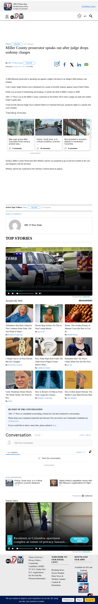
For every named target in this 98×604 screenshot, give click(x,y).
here (54, 425)
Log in (82, 435)
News (25, 207)
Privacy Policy (34, 560)
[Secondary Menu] (9, 16)
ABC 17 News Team (15, 63)
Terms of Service (35, 557)
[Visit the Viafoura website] (87, 496)
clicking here (13, 421)
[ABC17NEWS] (19, 16)
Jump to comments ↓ (14, 214)
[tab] (13, 452)
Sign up (88, 435)
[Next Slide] (90, 136)
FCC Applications (36, 572)
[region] (49, 465)
